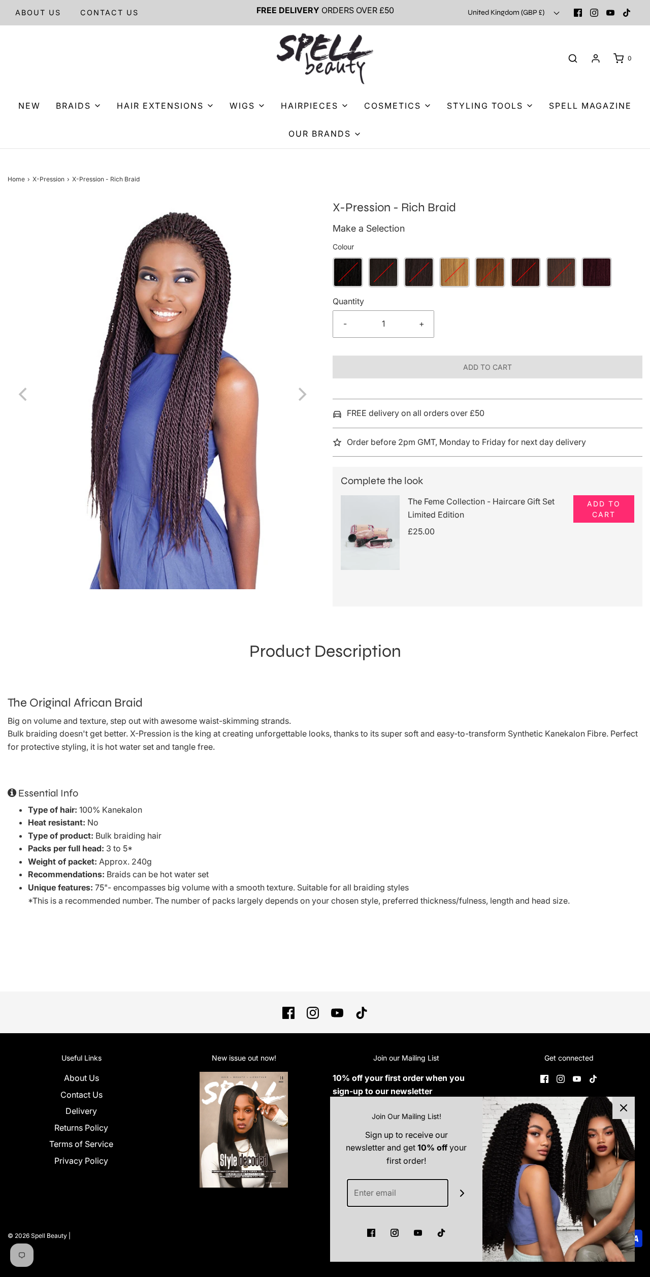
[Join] (462, 1193)
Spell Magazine (590, 106)
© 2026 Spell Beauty (37, 1235)
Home (16, 179)
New (29, 106)
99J (596, 272)
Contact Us (81, 1095)
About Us (38, 12)
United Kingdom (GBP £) (507, 12)
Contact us (109, 12)
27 (454, 272)
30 (490, 272)
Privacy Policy (81, 1161)
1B (383, 272)
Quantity (348, 301)
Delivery (81, 1111)
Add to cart (487, 367)
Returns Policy (81, 1128)
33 (525, 272)
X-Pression (48, 179)
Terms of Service (81, 1144)
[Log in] (596, 58)
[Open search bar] (573, 59)
